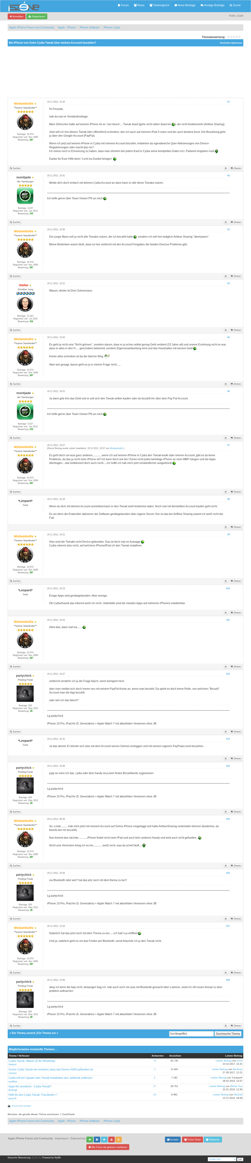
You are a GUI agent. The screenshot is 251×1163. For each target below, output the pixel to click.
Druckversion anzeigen (21, 1106)
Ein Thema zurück (23, 1033)
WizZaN (238, 1094)
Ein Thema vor (46, 1033)
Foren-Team (194, 1139)
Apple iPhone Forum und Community (31, 27)
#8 (228, 499)
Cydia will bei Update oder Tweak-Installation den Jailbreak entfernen (51, 1077)
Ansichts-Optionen (231, 43)
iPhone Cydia (111, 27)
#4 (228, 283)
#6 (228, 391)
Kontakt (174, 1139)
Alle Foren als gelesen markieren (109, 1147)
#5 (228, 337)
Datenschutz (78, 1138)
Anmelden (17, 16)
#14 (228, 766)
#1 (228, 102)
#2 (228, 175)
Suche (236, 5)
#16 (228, 873)
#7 (228, 445)
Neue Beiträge (186, 5)
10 (154, 1094)
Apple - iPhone (67, 27)
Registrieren (38, 16)
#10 (228, 588)
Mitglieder (214, 1139)
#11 (228, 620)
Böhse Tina (236, 1086)
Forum (124, 5)
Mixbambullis (116, 448)
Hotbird (12, 1064)
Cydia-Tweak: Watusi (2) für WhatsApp (32, 1060)
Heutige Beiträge (214, 5)
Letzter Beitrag (224, 1060)
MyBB (57, 1157)
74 (154, 1060)
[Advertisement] (125, 72)
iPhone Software (90, 27)
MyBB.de (36, 1157)
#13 (228, 739)
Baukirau (237, 1069)
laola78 (12, 1098)
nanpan (13, 1073)
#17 (228, 926)
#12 (228, 674)
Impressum (61, 1138)
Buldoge (13, 1090)
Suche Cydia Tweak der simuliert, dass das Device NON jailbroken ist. (51, 1069)
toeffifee (13, 1081)
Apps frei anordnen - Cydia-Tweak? (30, 1086)
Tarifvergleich (160, 5)
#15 (228, 819)
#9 (228, 534)
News (140, 5)
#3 (228, 229)
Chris (239, 1060)
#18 (228, 980)
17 (154, 1086)
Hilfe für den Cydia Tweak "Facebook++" (33, 1094)
